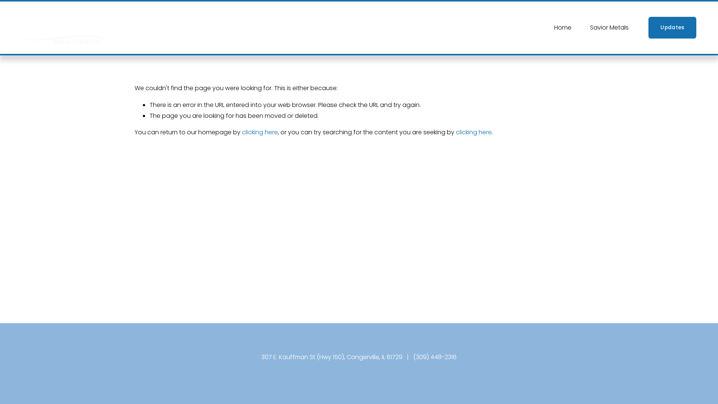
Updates (672, 27)
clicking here (260, 132)
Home (562, 27)
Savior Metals (609, 27)
